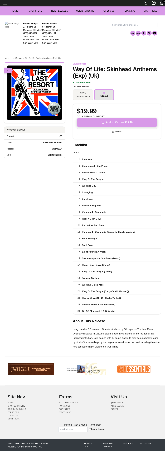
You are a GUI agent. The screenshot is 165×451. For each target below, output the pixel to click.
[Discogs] (138, 33)
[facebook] (143, 33)
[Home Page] (13, 25)
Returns (127, 443)
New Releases (59, 11)
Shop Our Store (16, 406)
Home (6, 58)
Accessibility (147, 443)
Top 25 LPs (129, 11)
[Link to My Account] (154, 3)
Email (116, 409)
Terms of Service (108, 445)
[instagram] (149, 33)
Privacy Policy (88, 445)
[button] (36, 11)
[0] (162, 3)
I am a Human (98, 429)
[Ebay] (133, 33)
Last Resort (17, 58)
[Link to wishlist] (146, 3)
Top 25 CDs (108, 11)
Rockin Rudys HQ (84, 11)
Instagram (118, 406)
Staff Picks (150, 11)
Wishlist (118, 132)
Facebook (118, 403)
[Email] (154, 33)
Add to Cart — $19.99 (119, 122)
